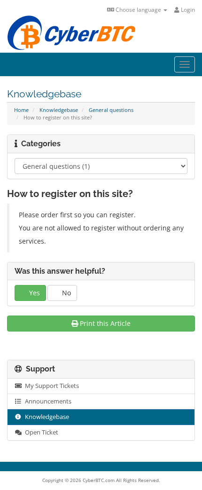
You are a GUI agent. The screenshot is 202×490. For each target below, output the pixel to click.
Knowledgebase (58, 109)
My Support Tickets (50, 386)
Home (21, 109)
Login (187, 10)
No (65, 292)
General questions (111, 109)
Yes (33, 292)
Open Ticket (40, 432)
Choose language (138, 10)
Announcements (46, 401)
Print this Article (105, 323)
